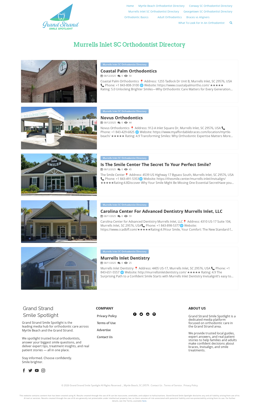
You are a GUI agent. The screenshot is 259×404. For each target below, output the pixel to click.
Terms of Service (173, 385)
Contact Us (156, 385)
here (144, 400)
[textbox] (129, 44)
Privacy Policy (191, 385)
